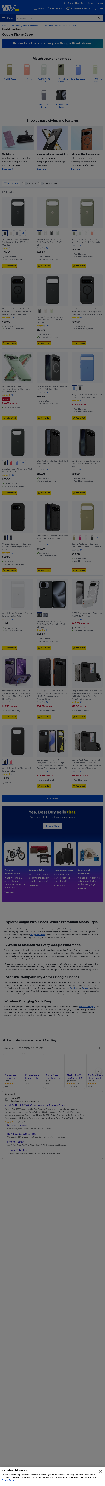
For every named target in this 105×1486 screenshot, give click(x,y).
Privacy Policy (8, 1480)
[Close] (101, 1471)
